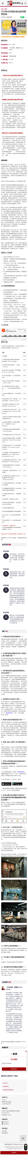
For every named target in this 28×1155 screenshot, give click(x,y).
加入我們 (4, 1131)
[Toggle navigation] (22, 3)
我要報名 (14, 1069)
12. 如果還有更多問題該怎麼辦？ (12, 967)
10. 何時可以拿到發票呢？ (10, 946)
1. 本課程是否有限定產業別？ (11, 636)
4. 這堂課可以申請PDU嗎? (10, 699)
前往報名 (14, 1152)
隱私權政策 (5, 1133)
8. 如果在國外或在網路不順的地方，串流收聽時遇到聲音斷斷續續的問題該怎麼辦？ (13, 797)
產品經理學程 (9, 17)
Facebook (6, 1122)
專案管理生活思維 (6, 1102)
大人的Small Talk (6, 1103)
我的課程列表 (9, 713)
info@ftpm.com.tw (6, 1114)
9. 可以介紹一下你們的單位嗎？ (12, 827)
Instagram (6, 1124)
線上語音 (3, 17)
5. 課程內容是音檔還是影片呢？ (12, 719)
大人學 (3, 1100)
